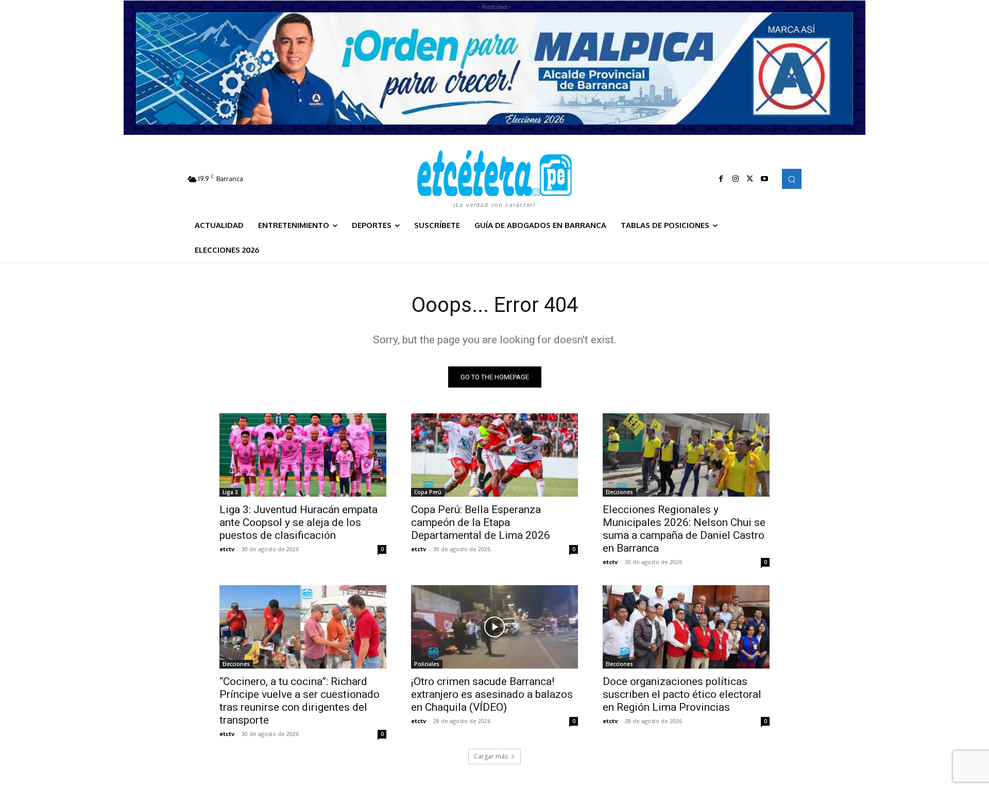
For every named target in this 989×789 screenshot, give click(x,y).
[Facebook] (721, 179)
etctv (226, 549)
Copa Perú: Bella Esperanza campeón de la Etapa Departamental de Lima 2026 (480, 522)
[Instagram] (735, 179)
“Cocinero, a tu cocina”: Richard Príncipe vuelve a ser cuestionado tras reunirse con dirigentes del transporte (299, 700)
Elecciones (619, 492)
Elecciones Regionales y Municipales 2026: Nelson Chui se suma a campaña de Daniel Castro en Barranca (684, 528)
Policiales (426, 664)
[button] (792, 178)
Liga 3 (230, 492)
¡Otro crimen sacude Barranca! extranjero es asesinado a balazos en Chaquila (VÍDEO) (492, 694)
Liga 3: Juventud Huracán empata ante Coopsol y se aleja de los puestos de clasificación (298, 522)
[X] (750, 179)
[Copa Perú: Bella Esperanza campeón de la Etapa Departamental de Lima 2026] (494, 455)
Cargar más (491, 756)
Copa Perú (427, 492)
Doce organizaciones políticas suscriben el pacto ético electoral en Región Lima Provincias (682, 694)
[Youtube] (764, 179)
